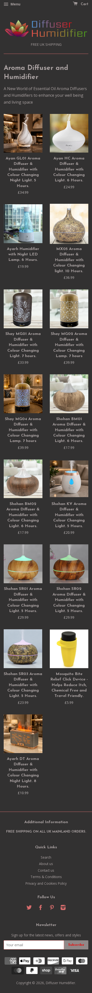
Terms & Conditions (46, 876)
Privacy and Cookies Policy (46, 883)
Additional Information (46, 822)
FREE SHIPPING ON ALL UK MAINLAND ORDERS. (46, 831)
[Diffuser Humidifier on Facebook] (40, 908)
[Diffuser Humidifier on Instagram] (63, 908)
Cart (83, 4)
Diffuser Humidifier (60, 982)
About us (46, 863)
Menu (15, 4)
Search (46, 857)
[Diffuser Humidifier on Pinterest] (51, 908)
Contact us (46, 870)
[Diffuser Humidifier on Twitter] (29, 908)
